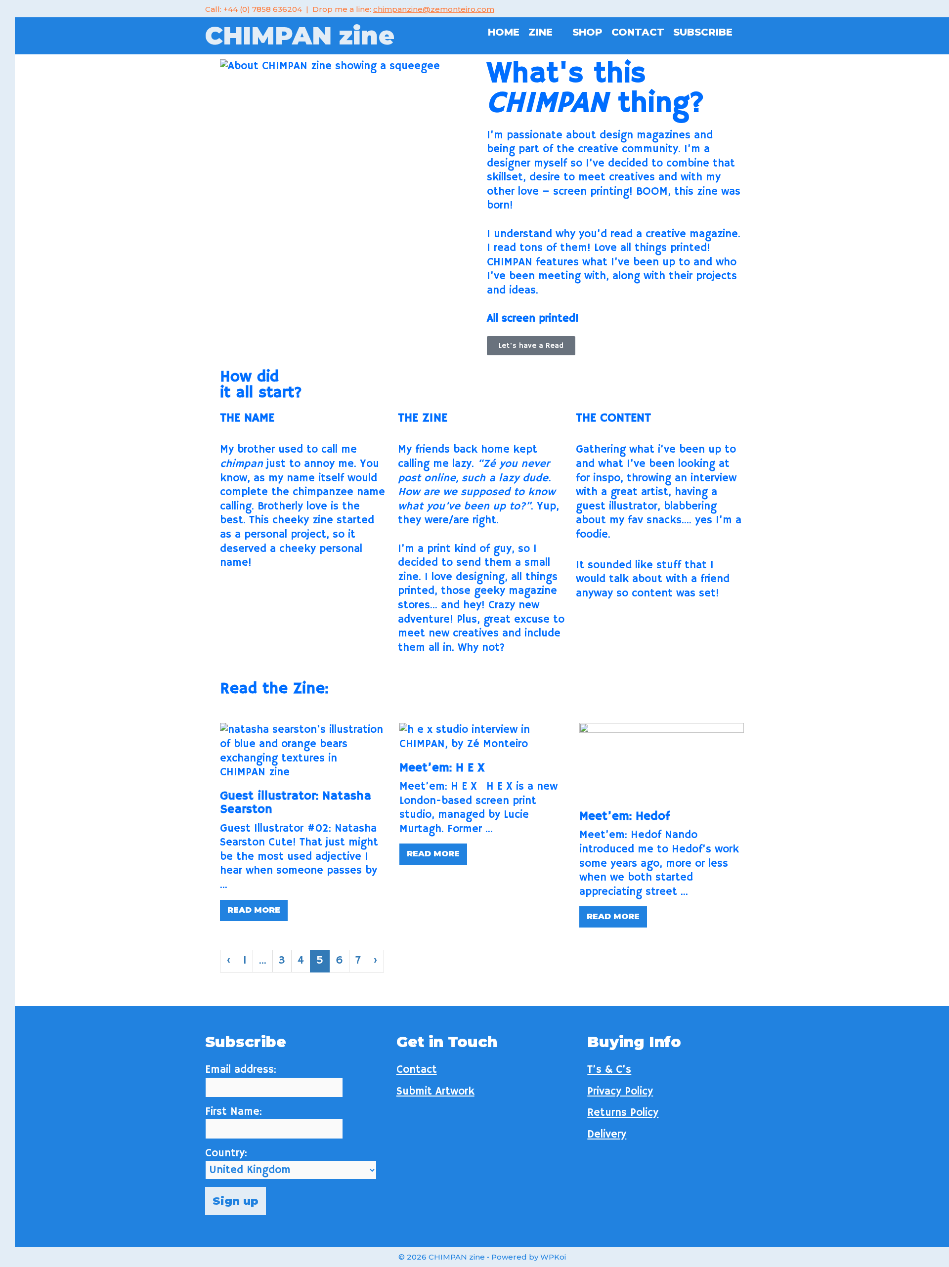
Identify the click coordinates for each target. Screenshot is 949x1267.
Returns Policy (622, 1113)
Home (503, 32)
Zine (540, 32)
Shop (587, 32)
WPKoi (553, 1257)
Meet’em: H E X (442, 768)
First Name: (233, 1112)
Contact (637, 32)
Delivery (606, 1134)
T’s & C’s (609, 1070)
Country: (226, 1153)
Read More (253, 910)
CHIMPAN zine (299, 36)
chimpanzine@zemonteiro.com (433, 9)
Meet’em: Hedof (624, 816)
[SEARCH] (748, 32)
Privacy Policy (620, 1091)
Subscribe (703, 32)
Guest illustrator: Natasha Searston (295, 803)
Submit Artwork (435, 1091)
